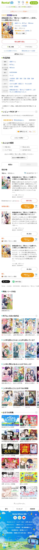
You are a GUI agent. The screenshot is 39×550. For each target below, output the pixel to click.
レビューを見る (19, 138)
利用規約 (18, 527)
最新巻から (11, 173)
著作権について (24, 530)
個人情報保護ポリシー (27, 527)
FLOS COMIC (14, 87)
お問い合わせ (29, 522)
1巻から (4, 173)
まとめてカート (31, 173)
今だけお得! (28, 84)
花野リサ (4, 407)
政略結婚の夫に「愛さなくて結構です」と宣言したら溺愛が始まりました (23, 91)
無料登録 (34, 3)
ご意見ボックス (19, 524)
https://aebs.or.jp (13, 547)
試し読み (29, 234)
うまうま (27, 407)
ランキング (19, 509)
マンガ (11, 75)
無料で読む (29, 200)
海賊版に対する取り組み (20, 533)
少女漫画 (24, 26)
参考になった (23, 131)
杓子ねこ (24, 23)
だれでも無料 (13, 84)
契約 (21, 78)
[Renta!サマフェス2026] (12, 2)
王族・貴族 (27, 78)
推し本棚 (11, 47)
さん (19, 120)
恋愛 (17, 78)
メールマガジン (29, 524)
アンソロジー (16, 407)
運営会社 (30, 533)
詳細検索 (32, 509)
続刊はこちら (19, 54)
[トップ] (6, 3)
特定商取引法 (15, 530)
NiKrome (30, 23)
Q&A (22, 522)
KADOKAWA (13, 72)
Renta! (3, 286)
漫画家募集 (9, 533)
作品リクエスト (10, 524)
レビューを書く (21, 33)
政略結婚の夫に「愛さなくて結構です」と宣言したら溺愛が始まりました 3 (24, 247)
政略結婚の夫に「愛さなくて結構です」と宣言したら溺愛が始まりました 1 (24, 178)
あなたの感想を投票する (18, 157)
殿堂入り (21, 84)
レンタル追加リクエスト (10, 50)
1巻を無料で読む (19, 42)
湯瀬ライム (18, 23)
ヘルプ (18, 522)
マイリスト (29, 47)
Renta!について (11, 522)
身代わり (12, 80)
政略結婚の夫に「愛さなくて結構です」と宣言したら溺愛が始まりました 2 (24, 213)
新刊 (6, 509)
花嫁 (32, 78)
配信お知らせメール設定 (28, 50)
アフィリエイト (10, 527)
